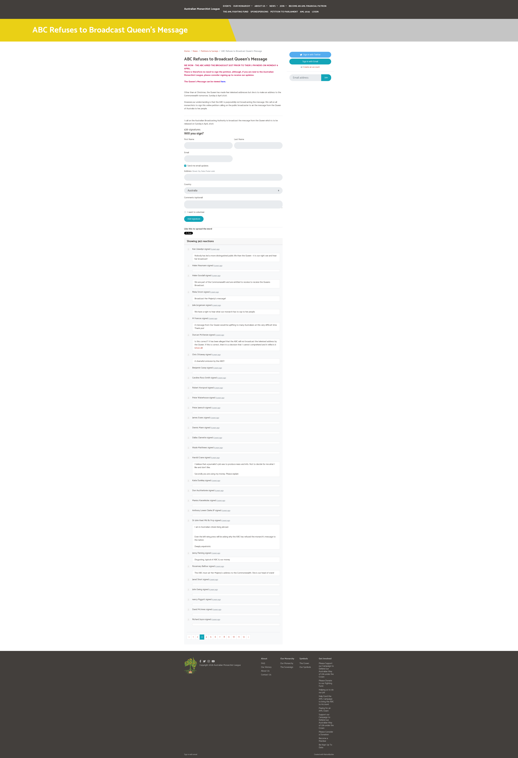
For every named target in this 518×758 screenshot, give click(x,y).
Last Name (239, 139)
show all (198, 348)
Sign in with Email (310, 61)
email (195, 754)
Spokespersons (259, 12)
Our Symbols (305, 667)
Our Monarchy (242, 6)
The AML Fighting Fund (235, 12)
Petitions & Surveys (209, 51)
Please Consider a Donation (326, 733)
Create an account (311, 67)
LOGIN (315, 12)
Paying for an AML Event (325, 709)
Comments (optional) (193, 197)
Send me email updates (197, 165)
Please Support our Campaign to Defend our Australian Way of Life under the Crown (326, 670)
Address (199, 171)
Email (186, 152)
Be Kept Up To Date (325, 746)
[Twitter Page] (204, 661)
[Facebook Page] (200, 661)
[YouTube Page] (213, 661)
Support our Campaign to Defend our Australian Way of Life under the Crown (326, 721)
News (273, 6)
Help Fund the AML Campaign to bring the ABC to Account (326, 700)
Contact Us (266, 675)
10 (234, 637)
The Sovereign (286, 667)
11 (239, 637)
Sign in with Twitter (312, 55)
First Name (189, 139)
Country (187, 184)
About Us (260, 6)
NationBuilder (329, 754)
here (223, 81)
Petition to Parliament (284, 12)
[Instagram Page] (208, 661)
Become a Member (323, 740)
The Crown (304, 663)
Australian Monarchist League (202, 9)
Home (187, 51)
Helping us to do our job (326, 691)
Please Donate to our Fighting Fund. (325, 683)
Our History (266, 667)
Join (282, 6)
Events (227, 6)
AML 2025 (305, 12)
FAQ (263, 663)
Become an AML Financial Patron (307, 6)
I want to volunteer (196, 212)
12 (244, 637)
